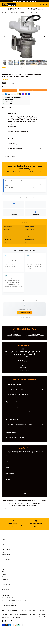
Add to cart (32, 90)
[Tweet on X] (7, 107)
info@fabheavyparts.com (12, 603)
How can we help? (10, 473)
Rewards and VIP (6, 579)
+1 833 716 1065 (9, 597)
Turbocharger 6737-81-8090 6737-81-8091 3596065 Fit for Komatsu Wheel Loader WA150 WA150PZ (22, 12)
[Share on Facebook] (9, 107)
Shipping (4, 547)
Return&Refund (6, 549)
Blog (3, 544)
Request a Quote (6, 584)
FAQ (3, 569)
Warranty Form (5, 574)
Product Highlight (6, 589)
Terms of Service (6, 559)
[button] (5, 79)
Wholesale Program (6, 582)
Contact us (4, 576)
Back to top (24, 531)
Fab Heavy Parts (5, 70)
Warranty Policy (6, 554)
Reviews (4, 539)
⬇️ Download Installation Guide (24, 312)
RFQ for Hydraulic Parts (7, 587)
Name (7, 455)
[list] (24, 37)
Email (7, 461)
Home (3, 12)
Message (8, 479)
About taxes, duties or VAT (8, 562)
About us (4, 541)
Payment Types (5, 552)
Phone (7, 467)
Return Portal (5, 571)
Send (24, 493)
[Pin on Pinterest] (12, 107)
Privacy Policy (5, 557)
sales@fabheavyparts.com (12, 605)
